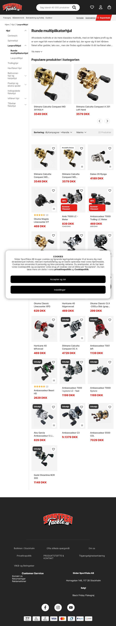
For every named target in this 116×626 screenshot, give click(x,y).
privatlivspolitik (62, 269)
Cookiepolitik (81, 269)
